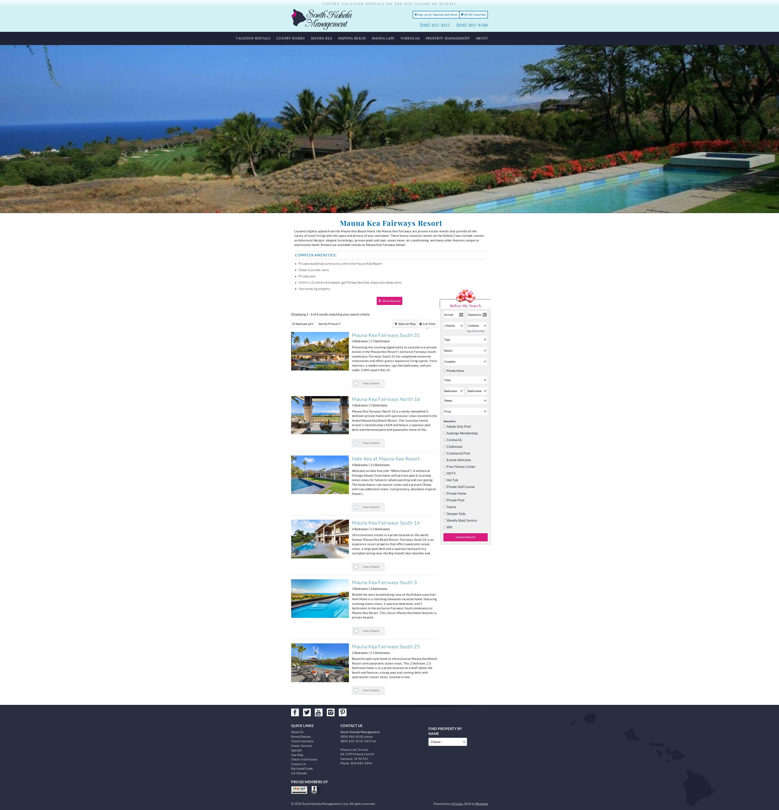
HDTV (451, 473)
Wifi (449, 527)
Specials (296, 750)
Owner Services (301, 746)
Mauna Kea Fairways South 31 (386, 335)
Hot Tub (452, 480)
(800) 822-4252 (435, 25)
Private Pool (455, 500)
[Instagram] (331, 712)
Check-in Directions (304, 759)
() (475, 14)
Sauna (451, 507)
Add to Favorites (356, 387)
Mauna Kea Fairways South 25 (386, 646)
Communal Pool (458, 453)
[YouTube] (319, 712)
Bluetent (482, 804)
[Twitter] (307, 712)
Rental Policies (301, 736)
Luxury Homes (291, 38)
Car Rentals (299, 773)
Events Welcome (459, 460)
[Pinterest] (342, 712)
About (482, 38)
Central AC (455, 440)
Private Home (455, 370)
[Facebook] (295, 712)
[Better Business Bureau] (318, 790)
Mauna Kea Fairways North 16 (386, 399)
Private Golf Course (461, 487)
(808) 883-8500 (472, 25)
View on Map (407, 323)
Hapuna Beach (352, 38)
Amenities (449, 421)
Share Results (391, 301)
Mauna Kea (321, 38)
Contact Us (298, 764)
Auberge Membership (462, 433)
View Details (371, 383)
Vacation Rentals (253, 38)
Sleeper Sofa (456, 514)
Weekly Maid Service (462, 520)
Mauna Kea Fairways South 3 (384, 582)
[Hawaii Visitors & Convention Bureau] (299, 790)
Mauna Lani (383, 38)
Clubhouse (455, 446)
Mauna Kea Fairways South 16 (386, 523)
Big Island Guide (302, 768)
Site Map (297, 755)
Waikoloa (410, 38)
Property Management (448, 38)
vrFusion (457, 804)
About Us (297, 732)
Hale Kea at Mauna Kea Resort (386, 458)
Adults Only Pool (459, 426)
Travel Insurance (302, 741)
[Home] (322, 19)
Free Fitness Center (461, 467)
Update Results (466, 537)
